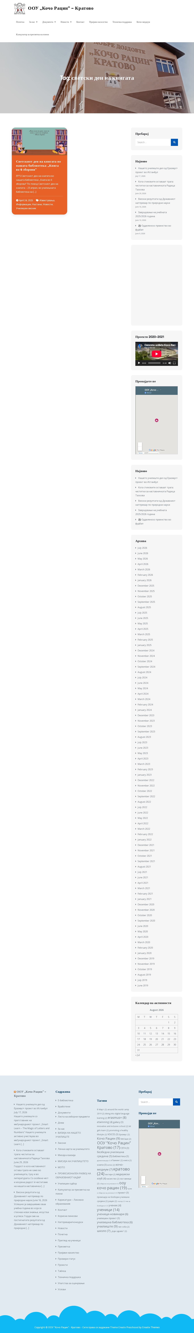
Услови (62, 1289)
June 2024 (143, 682)
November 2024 (146, 655)
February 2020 (145, 947)
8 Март (102, 1109)
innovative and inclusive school (112, 1126)
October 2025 (145, 596)
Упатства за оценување (71, 1283)
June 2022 (143, 812)
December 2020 (146, 904)
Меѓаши (126, 1138)
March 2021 (144, 888)
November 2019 (146, 963)
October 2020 (145, 915)
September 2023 (146, 731)
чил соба (124, 1226)
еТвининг (117, 1160)
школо (103, 1231)
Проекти (63, 1264)
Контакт (80, 22)
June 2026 (143, 553)
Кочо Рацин (108, 1138)
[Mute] (169, 363)
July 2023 (142, 742)
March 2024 (144, 699)
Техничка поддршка (122, 22)
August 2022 (144, 801)
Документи (47, 22)
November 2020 (146, 909)
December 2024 (146, 650)
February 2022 (145, 834)
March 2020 (144, 942)
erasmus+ (117, 1117)
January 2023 (145, 774)
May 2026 (143, 558)
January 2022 (145, 839)
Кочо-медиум (143, 22)
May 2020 (143, 931)
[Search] (174, 142)
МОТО (61, 1167)
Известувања (46, 200)
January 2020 (145, 953)
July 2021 (142, 872)
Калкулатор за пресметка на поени (32, 34)
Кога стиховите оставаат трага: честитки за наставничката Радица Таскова (155, 185)
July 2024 (142, 677)
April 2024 (143, 693)
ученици (108, 1209)
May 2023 (143, 753)
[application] (156, 354)
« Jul (137, 1055)
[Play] (139, 363)
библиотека (121, 1156)
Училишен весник (26, 208)
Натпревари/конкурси (70, 1222)
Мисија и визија (66, 1155)
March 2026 (144, 569)
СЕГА (125, 1148)
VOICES (113, 1134)
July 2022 (142, 807)
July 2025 (142, 612)
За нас (32, 22)
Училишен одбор (67, 1183)
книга (127, 1160)
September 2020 (146, 920)
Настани (37, 204)
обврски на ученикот (109, 1184)
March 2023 (144, 764)
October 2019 (145, 969)
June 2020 (143, 926)
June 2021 (143, 877)
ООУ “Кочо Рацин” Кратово (114, 1145)
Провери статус (66, 1258)
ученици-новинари (112, 1214)
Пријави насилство (98, 22)
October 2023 (145, 726)
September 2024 (146, 666)
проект (123, 1192)
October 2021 (145, 855)
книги (102, 1164)
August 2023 (144, 737)
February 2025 (145, 639)
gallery (118, 1122)
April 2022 (143, 823)
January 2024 (145, 710)
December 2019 (146, 958)
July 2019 (142, 980)
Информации (23, 204)
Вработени (64, 1106)
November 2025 (146, 591)
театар (121, 1201)
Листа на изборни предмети (74, 1116)
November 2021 (146, 850)
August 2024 (144, 672)
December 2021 (146, 845)
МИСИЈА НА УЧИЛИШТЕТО (73, 1161)
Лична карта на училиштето (74, 1149)
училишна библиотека (115, 1222)
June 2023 (143, 747)
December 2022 (146, 780)
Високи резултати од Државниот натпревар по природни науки (28, 1196)
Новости (65, 22)
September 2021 (146, 861)
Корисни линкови (68, 1216)
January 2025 (145, 645)
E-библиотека (65, 1100)
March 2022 (144, 828)
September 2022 (146, 796)
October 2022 (145, 791)
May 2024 (143, 688)
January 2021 (145, 899)
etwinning (104, 1122)
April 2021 (143, 882)
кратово (113, 1171)
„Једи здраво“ (119, 1231)
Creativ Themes (151, 1327)
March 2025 (144, 634)
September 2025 (146, 601)
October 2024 (145, 661)
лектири (110, 1174)
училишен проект (108, 1218)
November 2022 (146, 785)
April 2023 (143, 758)
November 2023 (146, 720)
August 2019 (144, 974)
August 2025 (144, 607)
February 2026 (145, 574)
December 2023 (146, 715)
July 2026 (142, 547)
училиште (107, 1226)
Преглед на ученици (69, 1240)
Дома (61, 1122)
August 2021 (144, 866)
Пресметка (64, 1246)
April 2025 (143, 628)
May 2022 (143, 818)
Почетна (20, 22)
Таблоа (62, 1271)
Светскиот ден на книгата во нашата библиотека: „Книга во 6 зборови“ (38, 165)
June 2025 (143, 618)
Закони (62, 1142)
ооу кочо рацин (112, 1185)
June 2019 (143, 985)
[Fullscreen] (174, 363)
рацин (112, 1201)
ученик (115, 1205)
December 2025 (146, 585)
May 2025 (143, 623)
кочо (111, 1165)
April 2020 (143, 936)
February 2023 (145, 769)
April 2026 (143, 564)
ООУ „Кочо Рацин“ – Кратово (61, 8)
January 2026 (145, 580)
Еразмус (124, 1134)
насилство (113, 1178)
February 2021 (145, 893)
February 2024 (145, 704)
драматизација (103, 1161)
